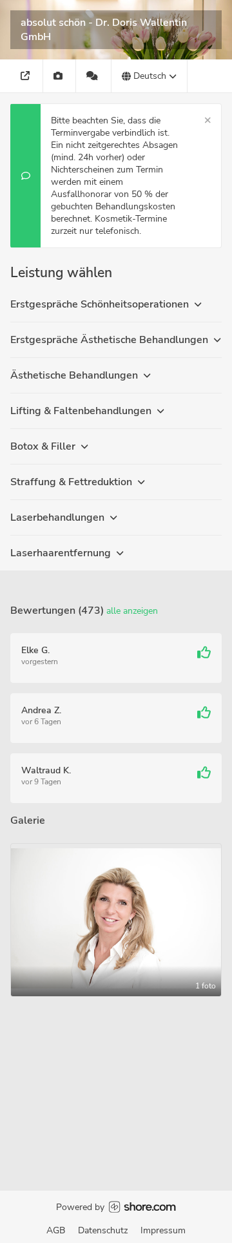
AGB (55, 1230)
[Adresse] (26, 75)
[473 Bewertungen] (93, 75)
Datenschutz (103, 1230)
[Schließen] (208, 120)
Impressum (163, 1230)
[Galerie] (59, 75)
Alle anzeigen (132, 611)
